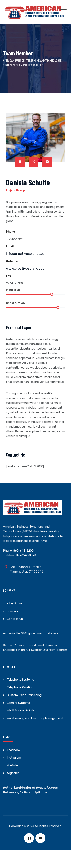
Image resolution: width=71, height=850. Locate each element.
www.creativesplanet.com (26, 268)
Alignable (13, 773)
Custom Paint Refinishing (24, 695)
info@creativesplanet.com (27, 254)
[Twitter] (33, 162)
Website (12, 261)
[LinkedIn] (47, 162)
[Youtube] (40, 838)
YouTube (12, 765)
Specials (12, 611)
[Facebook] (20, 162)
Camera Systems (18, 703)
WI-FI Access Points (21, 710)
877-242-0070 (26, 555)
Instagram (14, 757)
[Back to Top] (62, 843)
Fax (8, 276)
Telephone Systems (20, 679)
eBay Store (14, 603)
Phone (10, 231)
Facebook (13, 750)
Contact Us (15, 619)
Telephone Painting (20, 687)
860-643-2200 (23, 550)
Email (10, 246)
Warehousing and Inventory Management (35, 718)
